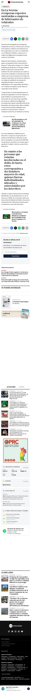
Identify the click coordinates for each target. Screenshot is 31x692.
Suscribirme (15, 256)
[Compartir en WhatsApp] (19, 38)
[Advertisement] (15, 334)
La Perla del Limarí (20, 667)
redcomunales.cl (5, 641)
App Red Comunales (24, 679)
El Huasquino (11, 659)
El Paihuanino (11, 666)
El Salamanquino (11, 670)
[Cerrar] (28, 688)
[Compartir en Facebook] (11, 38)
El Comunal (4, 664)
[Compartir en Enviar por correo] (23, 38)
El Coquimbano (19, 664)
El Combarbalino (12, 669)
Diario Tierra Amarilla (12, 658)
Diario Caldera (20, 656)
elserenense (6, 25)
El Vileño (18, 670)
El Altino (20, 658)
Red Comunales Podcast (12, 679)
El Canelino (20, 669)
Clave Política (17, 677)
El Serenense (11, 664)
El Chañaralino (12, 656)
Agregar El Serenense (7, 30)
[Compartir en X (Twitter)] (15, 38)
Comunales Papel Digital (7, 677)
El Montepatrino (11, 667)
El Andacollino (19, 666)
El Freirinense (19, 659)
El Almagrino (4, 656)
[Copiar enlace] (26, 38)
